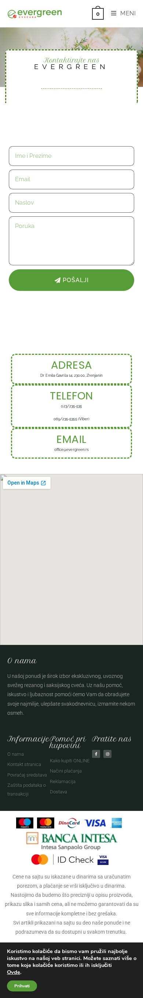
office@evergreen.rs (71, 450)
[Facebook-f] (96, 754)
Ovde (13, 972)
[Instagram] (107, 754)
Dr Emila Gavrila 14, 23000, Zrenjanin (71, 375)
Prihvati (22, 986)
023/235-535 (71, 406)
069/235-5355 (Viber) (72, 419)
